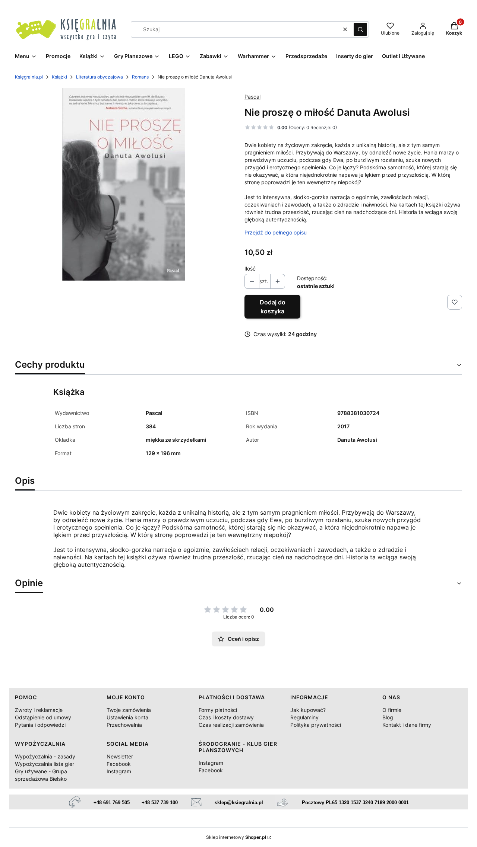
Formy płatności (218, 710)
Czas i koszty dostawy (226, 717)
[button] (360, 29)
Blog (387, 717)
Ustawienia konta (127, 717)
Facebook (119, 764)
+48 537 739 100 (160, 802)
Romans (140, 77)
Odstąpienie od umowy (43, 717)
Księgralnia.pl (29, 77)
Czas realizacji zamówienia (231, 725)
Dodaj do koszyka (272, 306)
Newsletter (120, 756)
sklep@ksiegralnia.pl (239, 802)
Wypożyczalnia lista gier (44, 764)
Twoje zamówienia (129, 710)
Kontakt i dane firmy (406, 725)
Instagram (119, 771)
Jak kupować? (308, 710)
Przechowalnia (124, 725)
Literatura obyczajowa (99, 77)
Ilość (250, 268)
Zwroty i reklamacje (39, 710)
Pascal (252, 96)
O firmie (391, 710)
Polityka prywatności (315, 725)
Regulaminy (304, 717)
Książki (59, 77)
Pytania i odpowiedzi (40, 725)
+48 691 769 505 (112, 802)
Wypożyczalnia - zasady (45, 756)
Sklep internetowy (236, 837)
